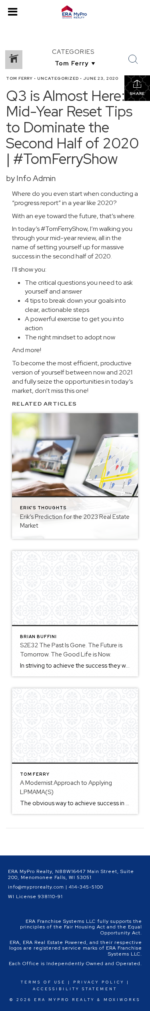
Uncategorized (58, 78)
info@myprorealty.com (36, 887)
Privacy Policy (98, 982)
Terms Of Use (43, 982)
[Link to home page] (75, 12)
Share (137, 93)
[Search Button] (133, 59)
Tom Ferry (19, 78)
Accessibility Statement (75, 989)
